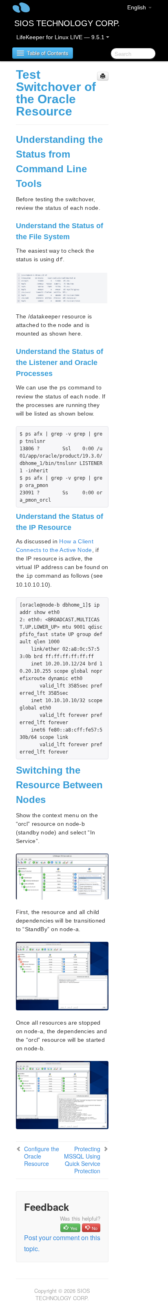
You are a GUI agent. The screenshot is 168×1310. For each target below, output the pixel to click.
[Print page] (102, 76)
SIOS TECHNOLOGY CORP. (67, 23)
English (137, 7)
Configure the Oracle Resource (41, 1156)
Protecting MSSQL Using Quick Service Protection (82, 1159)
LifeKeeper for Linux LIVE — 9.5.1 (61, 37)
